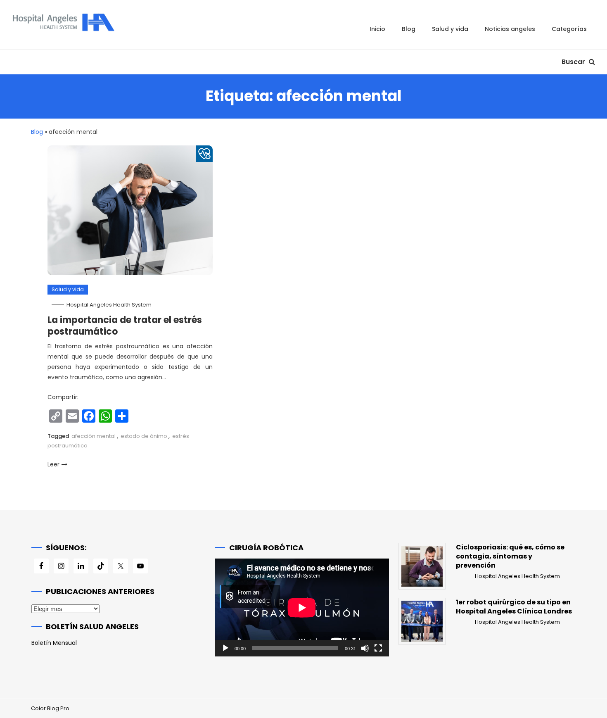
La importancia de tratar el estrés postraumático (124, 326)
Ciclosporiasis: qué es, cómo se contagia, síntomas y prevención (510, 556)
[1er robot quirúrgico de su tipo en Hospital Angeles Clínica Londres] (422, 621)
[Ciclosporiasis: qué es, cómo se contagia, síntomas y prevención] (422, 566)
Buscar (574, 62)
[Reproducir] (225, 648)
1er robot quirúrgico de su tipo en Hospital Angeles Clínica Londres (514, 607)
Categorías (569, 29)
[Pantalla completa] (378, 648)
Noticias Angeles (510, 29)
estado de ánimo (144, 436)
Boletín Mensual (54, 643)
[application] (302, 607)
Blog (408, 29)
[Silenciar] (365, 648)
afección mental (93, 436)
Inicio (377, 29)
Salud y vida (450, 29)
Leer (53, 464)
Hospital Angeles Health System (109, 305)
